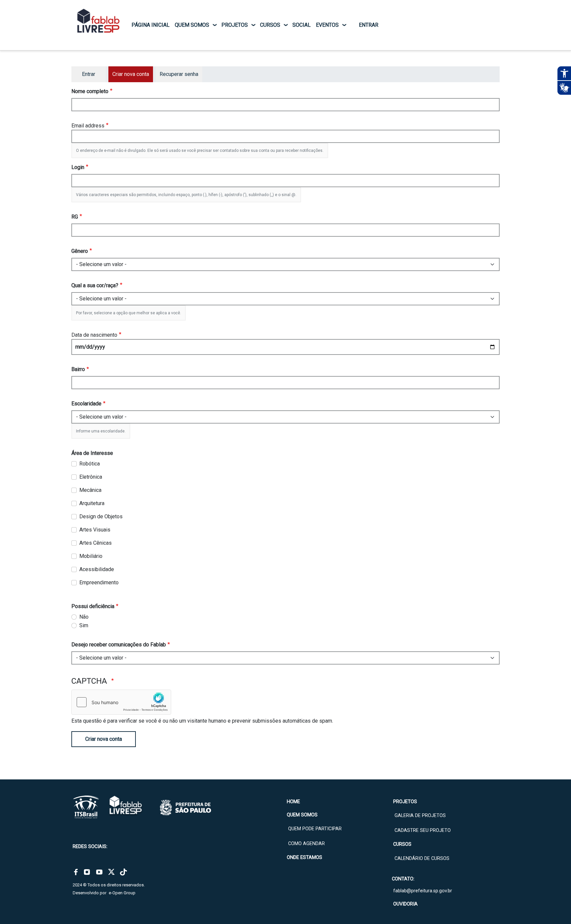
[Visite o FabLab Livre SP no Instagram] (87, 871)
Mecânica (90, 490)
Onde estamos (304, 857)
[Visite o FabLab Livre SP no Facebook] (76, 871)
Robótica (89, 464)
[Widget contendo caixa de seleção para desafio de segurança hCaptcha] (121, 702)
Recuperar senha (179, 74)
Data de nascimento (94, 335)
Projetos (234, 25)
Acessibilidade (96, 569)
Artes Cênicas (95, 543)
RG (74, 217)
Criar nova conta (103, 739)
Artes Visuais (94, 530)
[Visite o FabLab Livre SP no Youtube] (99, 871)
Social (301, 25)
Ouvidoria (405, 904)
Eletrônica (90, 477)
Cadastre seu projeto (423, 830)
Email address (87, 125)
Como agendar (306, 843)
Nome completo (89, 91)
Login (77, 167)
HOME (293, 801)
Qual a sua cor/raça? (94, 285)
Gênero (79, 251)
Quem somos (192, 25)
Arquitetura (91, 503)
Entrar (368, 25)
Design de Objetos (101, 516)
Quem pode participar (315, 829)
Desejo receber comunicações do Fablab (118, 644)
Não (84, 617)
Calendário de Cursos (422, 858)
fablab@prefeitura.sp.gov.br (422, 891)
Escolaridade (86, 403)
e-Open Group (122, 892)
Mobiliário (90, 556)
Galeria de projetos (420, 815)
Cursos (270, 25)
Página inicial (151, 25)
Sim (83, 625)
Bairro (78, 369)
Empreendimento (99, 582)
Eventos (327, 25)
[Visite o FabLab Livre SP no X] (111, 871)
